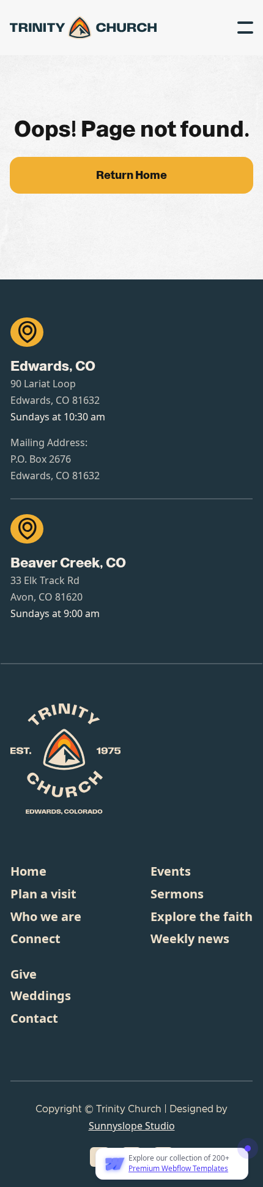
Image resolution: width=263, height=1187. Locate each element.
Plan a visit (43, 894)
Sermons (177, 894)
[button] (245, 27)
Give (23, 974)
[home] (46, 27)
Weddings (40, 995)
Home (28, 871)
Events (170, 871)
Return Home (131, 175)
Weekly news (189, 938)
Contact (34, 1018)
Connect (35, 938)
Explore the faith (201, 916)
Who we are (45, 916)
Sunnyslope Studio (132, 1125)
